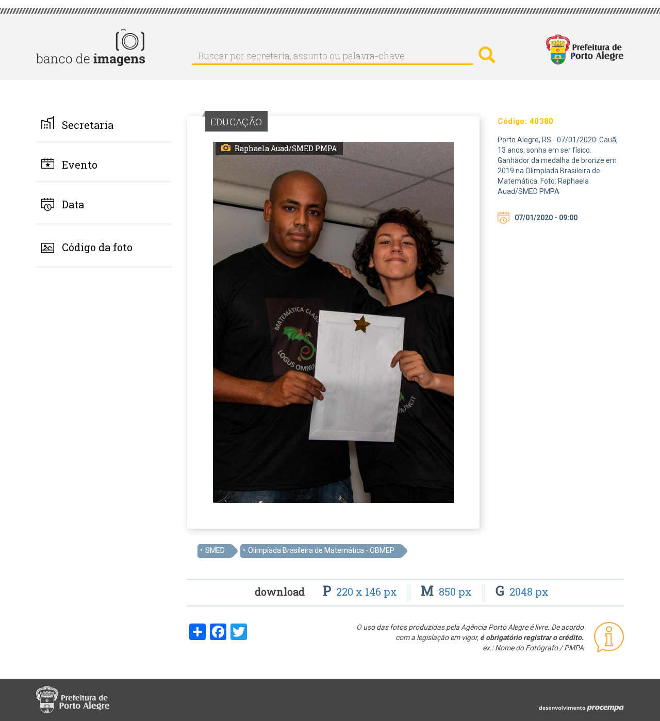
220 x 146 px (361, 591)
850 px (447, 591)
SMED (215, 550)
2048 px (522, 591)
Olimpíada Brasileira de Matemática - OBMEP (321, 550)
